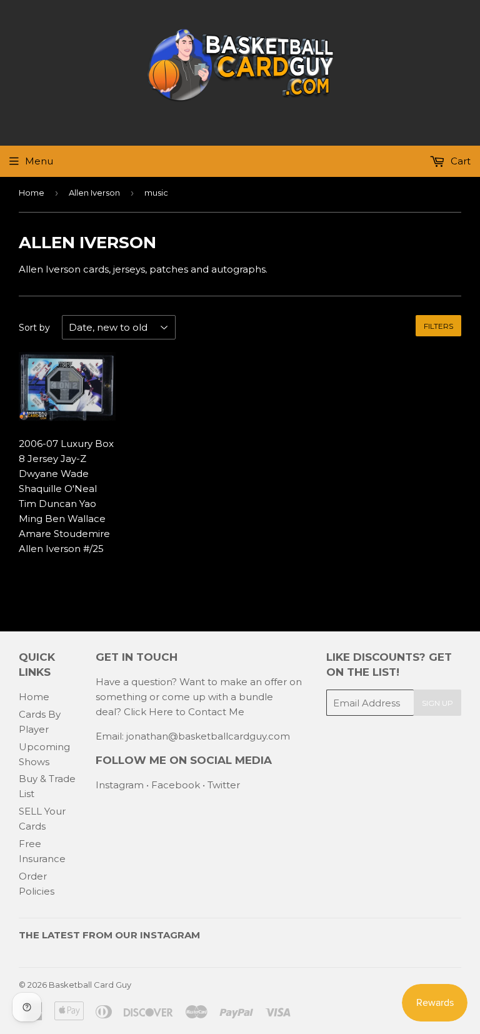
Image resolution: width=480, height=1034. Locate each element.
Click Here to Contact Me (184, 712)
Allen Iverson (94, 193)
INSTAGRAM (170, 935)
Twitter (224, 785)
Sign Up (437, 703)
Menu (39, 161)
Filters (438, 326)
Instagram (120, 785)
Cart (459, 161)
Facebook (175, 785)
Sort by (34, 327)
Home (31, 193)
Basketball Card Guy (90, 985)
